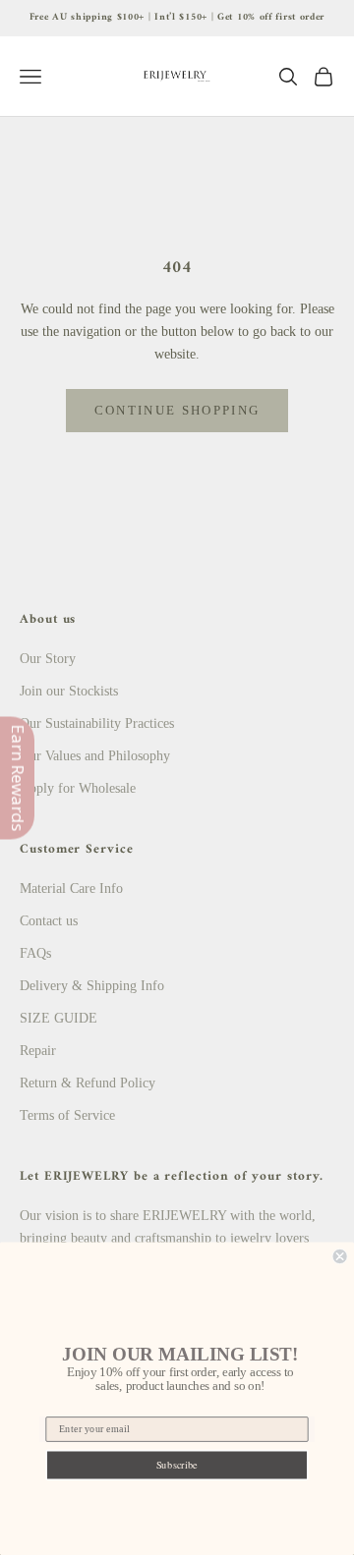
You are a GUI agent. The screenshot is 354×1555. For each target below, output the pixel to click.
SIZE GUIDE (58, 1018)
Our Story (48, 658)
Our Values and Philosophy (95, 756)
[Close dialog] (340, 1256)
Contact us (49, 921)
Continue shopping (177, 410)
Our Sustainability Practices (97, 723)
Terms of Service (67, 1115)
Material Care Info (71, 888)
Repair (38, 1050)
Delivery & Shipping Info (92, 985)
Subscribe (177, 1465)
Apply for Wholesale (78, 788)
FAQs (35, 953)
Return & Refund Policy (87, 1083)
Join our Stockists (69, 691)
